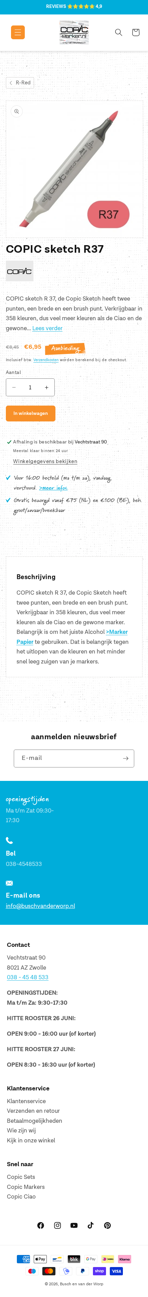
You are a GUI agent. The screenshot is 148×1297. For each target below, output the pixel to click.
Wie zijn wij (21, 1130)
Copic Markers (26, 1187)
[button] (13, 32)
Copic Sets (21, 1177)
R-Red (23, 83)
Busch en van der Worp (81, 1284)
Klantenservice (26, 1101)
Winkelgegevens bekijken (45, 461)
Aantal (13, 372)
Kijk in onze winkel (31, 1140)
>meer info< (53, 488)
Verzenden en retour (33, 1111)
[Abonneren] (125, 758)
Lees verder (47, 328)
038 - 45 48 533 (28, 977)
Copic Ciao (21, 1196)
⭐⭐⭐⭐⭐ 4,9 (84, 6)
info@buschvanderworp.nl (40, 906)
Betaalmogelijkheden (34, 1121)
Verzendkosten (46, 360)
